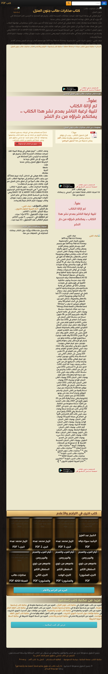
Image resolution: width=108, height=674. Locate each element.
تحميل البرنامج (68, 141)
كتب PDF (6, 3)
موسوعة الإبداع (51, 669)
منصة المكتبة (84, 659)
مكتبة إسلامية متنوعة (61, 608)
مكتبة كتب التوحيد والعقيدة (59, 611)
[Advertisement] (54, 68)
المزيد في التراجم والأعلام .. (54, 590)
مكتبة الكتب (96, 659)
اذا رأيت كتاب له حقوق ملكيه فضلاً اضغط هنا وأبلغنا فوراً (38, 666)
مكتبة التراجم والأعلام (58, 616)
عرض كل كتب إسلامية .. (54, 625)
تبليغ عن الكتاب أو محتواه (27, 143)
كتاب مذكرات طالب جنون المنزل (22, 46)
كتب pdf (32, 659)
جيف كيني (26, 206)
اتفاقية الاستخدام (53, 659)
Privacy (22, 659)
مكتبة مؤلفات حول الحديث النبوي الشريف (81, 613)
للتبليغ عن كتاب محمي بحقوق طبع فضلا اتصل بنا (54, 655)
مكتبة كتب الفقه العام (16, 608)
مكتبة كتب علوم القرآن (66, 605)
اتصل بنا (40, 659)
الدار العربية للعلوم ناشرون (26, 209)
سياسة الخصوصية (71, 659)
